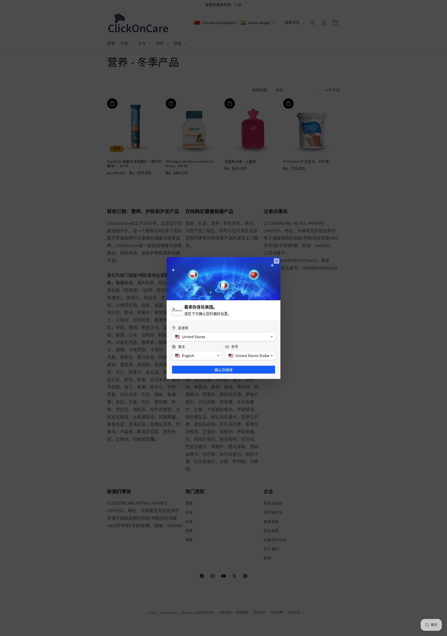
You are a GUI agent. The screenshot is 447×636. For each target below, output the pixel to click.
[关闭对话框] (276, 261)
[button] (223, 336)
